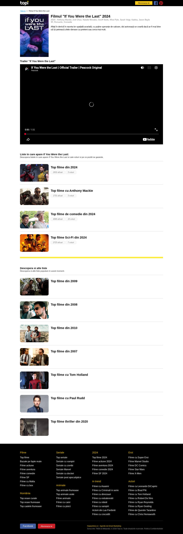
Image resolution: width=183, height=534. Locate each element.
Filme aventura (27, 469)
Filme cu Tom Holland (139, 494)
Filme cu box (26, 485)
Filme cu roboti (99, 502)
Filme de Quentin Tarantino (142, 510)
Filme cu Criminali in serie (105, 490)
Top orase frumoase (30, 502)
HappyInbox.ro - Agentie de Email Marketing (104, 526)
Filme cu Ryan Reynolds (140, 502)
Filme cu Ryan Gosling (140, 506)
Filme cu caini (63, 502)
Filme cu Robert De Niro (140, 498)
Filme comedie (27, 473)
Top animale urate (65, 494)
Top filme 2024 (99, 457)
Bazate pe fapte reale (31, 461)
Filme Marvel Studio (138, 461)
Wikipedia (106, 529)
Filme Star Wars (136, 469)
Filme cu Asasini (100, 486)
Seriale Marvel (63, 469)
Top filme (24, 457)
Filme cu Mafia (27, 481)
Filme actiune (27, 465)
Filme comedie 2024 (102, 469)
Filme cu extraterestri (102, 498)
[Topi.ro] (24, 3)
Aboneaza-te (144, 3)
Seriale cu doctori (65, 473)
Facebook (28, 526)
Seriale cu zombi (64, 465)
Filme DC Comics (137, 465)
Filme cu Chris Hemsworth (141, 514)
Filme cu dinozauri (101, 494)
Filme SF (24, 477)
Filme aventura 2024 (102, 465)
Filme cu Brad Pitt (137, 490)
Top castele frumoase (31, 506)
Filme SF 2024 (99, 473)
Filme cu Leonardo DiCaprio (142, 486)
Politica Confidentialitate (153, 529)
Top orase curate (28, 498)
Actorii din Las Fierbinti (104, 510)
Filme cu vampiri (100, 506)
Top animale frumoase (67, 490)
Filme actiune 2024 (102, 461)
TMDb (98, 529)
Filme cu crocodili (101, 514)
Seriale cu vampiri (65, 461)
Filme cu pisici (63, 506)
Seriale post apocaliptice (68, 477)
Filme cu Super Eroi (138, 457)
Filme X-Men (134, 473)
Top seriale (61, 457)
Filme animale (63, 498)
